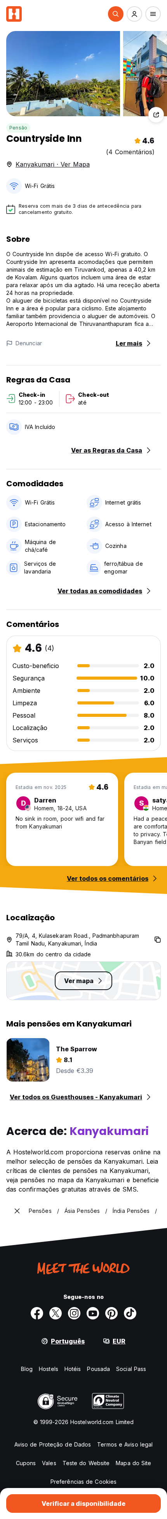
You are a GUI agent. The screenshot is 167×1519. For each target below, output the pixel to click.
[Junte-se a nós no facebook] (37, 1313)
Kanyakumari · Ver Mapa (53, 164)
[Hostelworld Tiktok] (130, 1313)
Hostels (48, 1369)
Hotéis (72, 1369)
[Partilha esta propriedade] (156, 114)
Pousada (98, 1369)
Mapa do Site (133, 1463)
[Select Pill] (116, 14)
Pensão (18, 128)
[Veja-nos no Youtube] (93, 1313)
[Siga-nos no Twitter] (55, 1313)
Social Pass (131, 1369)
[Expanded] (17, 1211)
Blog (27, 1369)
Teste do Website (86, 1463)
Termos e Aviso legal (125, 1444)
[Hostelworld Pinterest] (111, 1313)
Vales (49, 1463)
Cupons (26, 1463)
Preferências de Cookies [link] (83, 1481)
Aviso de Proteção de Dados (52, 1444)
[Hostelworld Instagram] (74, 1313)
